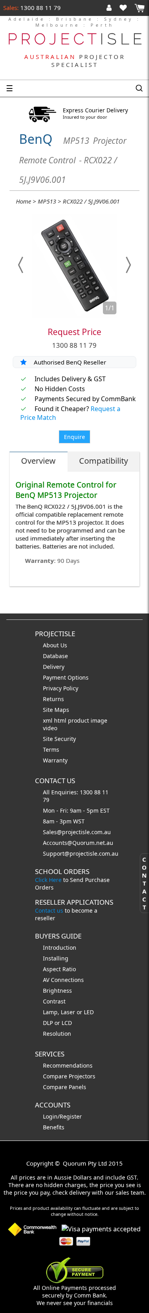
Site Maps (56, 709)
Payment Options (66, 677)
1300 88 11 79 (40, 8)
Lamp (50, 1012)
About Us (55, 645)
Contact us (49, 910)
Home (23, 201)
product (79, 720)
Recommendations (68, 1065)
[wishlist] (126, 7)
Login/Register (62, 1116)
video (50, 728)
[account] (110, 7)
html (61, 720)
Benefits (53, 1127)
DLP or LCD (57, 1023)
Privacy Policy (60, 688)
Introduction (59, 947)
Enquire (74, 437)
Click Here (48, 880)
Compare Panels (64, 1087)
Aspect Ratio (59, 969)
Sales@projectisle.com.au (77, 832)
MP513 (47, 201)
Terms (51, 749)
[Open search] (139, 88)
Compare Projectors (69, 1076)
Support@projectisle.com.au (80, 853)
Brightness (57, 990)
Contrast (54, 1001)
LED (89, 1012)
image (99, 720)
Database (55, 656)
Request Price (74, 331)
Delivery (53, 666)
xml (48, 720)
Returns (53, 699)
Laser (68, 1012)
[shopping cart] (139, 8)
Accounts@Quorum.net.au (78, 843)
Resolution (57, 1033)
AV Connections (63, 980)
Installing (55, 958)
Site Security (59, 739)
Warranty (55, 760)
